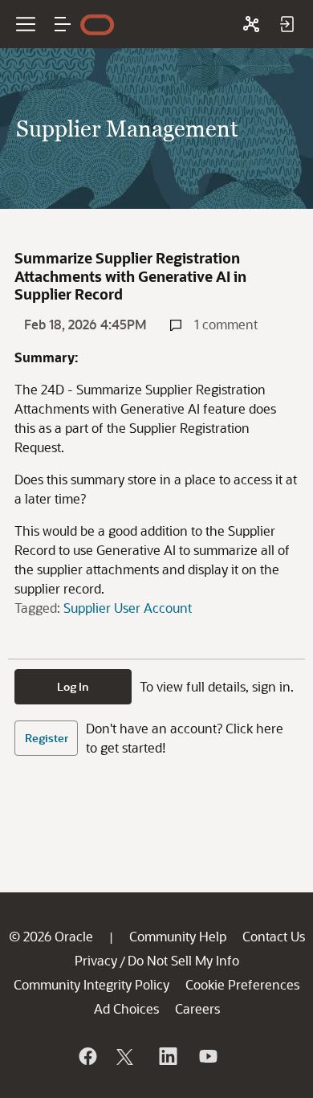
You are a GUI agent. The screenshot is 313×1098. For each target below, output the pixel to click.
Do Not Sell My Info (183, 960)
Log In (73, 686)
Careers (197, 1008)
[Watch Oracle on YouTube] (207, 1056)
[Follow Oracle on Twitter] (126, 1056)
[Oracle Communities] (251, 24)
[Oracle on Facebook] (86, 1056)
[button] (62, 24)
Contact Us (273, 936)
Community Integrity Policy (91, 984)
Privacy (96, 960)
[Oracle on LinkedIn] (166, 1056)
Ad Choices (126, 1008)
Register (46, 737)
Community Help (177, 936)
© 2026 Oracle (51, 936)
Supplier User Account (127, 607)
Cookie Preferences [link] (242, 984)
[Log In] (286, 24)
